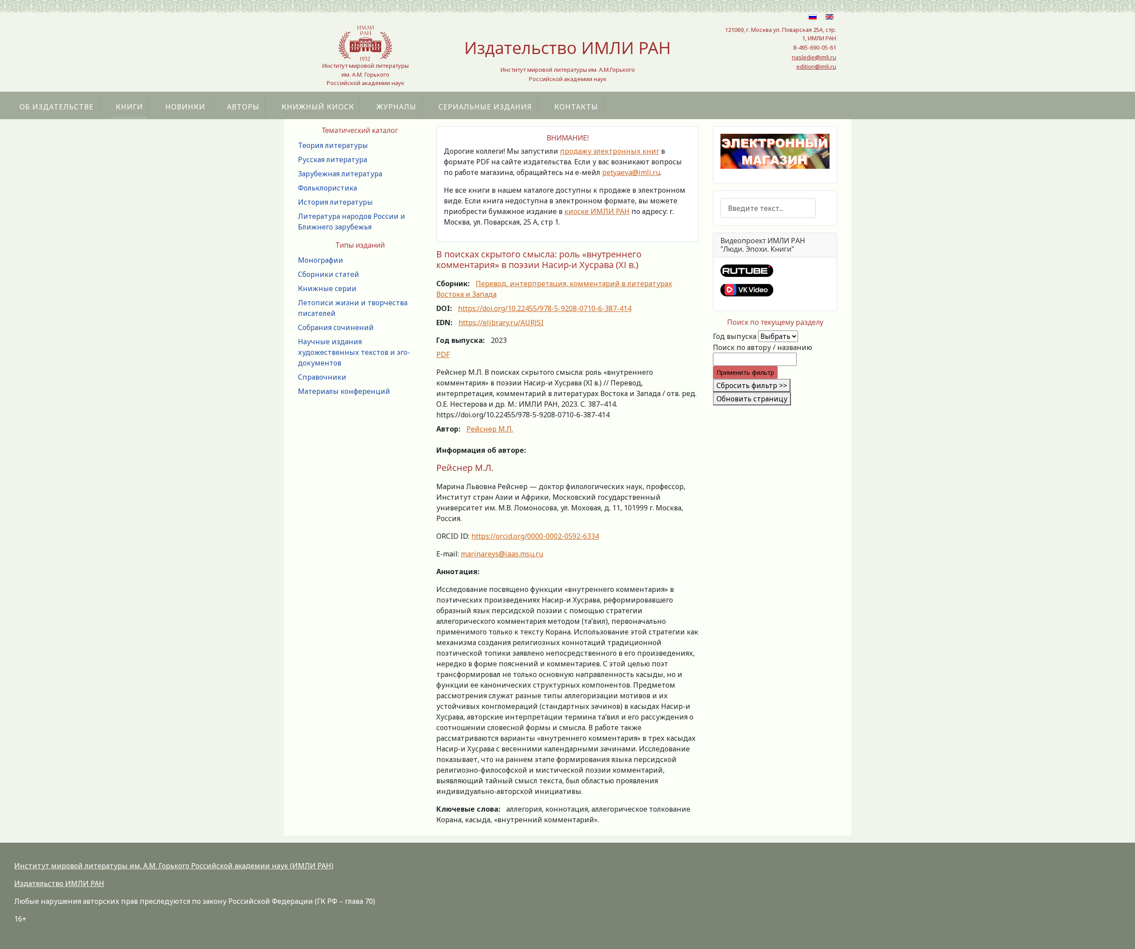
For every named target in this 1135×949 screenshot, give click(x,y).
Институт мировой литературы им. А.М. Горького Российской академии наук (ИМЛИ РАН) (173, 866)
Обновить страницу (751, 399)
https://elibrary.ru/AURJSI (501, 322)
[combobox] (768, 208)
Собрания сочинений (336, 327)
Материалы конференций (344, 391)
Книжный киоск (318, 107)
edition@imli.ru (816, 66)
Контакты (576, 107)
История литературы (335, 202)
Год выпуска (734, 336)
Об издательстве (57, 107)
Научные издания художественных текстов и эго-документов (354, 352)
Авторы (243, 107)
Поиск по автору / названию (762, 347)
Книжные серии (327, 288)
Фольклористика (327, 188)
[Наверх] (1119, 932)
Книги (129, 107)
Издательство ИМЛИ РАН (59, 883)
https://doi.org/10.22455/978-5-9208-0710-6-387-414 (544, 308)
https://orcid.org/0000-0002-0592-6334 (535, 536)
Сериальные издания (485, 107)
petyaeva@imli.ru (631, 172)
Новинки (185, 107)
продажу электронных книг (609, 151)
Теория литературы (333, 145)
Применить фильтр (745, 372)
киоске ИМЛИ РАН (597, 211)
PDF (443, 354)
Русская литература (332, 159)
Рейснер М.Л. (489, 429)
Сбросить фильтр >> (751, 385)
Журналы (396, 107)
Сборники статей (328, 274)
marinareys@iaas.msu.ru (502, 554)
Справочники (322, 377)
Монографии (320, 260)
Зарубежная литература (340, 174)
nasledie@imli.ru (814, 57)
